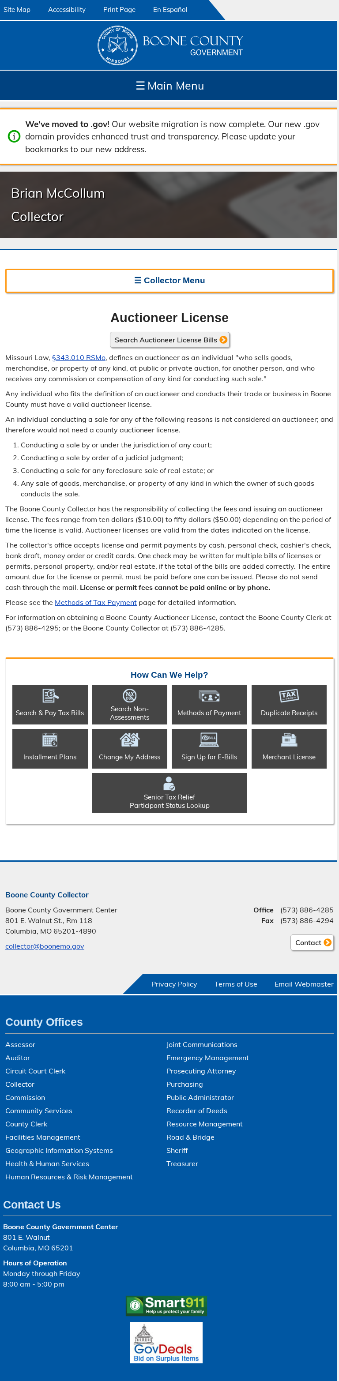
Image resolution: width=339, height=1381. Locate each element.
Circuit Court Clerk (35, 1070)
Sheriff (177, 1150)
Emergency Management (207, 1057)
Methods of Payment (209, 713)
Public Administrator (200, 1097)
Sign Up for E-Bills (209, 757)
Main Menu (170, 85)
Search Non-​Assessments (129, 713)
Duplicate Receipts (289, 713)
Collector (19, 1084)
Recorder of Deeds (196, 1110)
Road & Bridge (190, 1137)
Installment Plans (49, 757)
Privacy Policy (174, 983)
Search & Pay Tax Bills (50, 713)
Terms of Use (236, 983)
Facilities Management (42, 1137)
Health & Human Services (47, 1163)
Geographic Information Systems (59, 1150)
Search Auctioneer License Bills (166, 339)
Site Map (17, 9)
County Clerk (26, 1123)
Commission (25, 1097)
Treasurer (182, 1163)
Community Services (38, 1110)
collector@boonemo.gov (44, 946)
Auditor (17, 1057)
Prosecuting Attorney (201, 1070)
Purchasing (184, 1084)
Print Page (119, 9)
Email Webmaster (304, 983)
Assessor (20, 1044)
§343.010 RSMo (78, 357)
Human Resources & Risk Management (69, 1176)
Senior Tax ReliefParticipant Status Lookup (170, 801)
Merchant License (289, 757)
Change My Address (129, 757)
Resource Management (204, 1123)
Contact (305, 944)
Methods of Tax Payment (96, 602)
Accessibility (67, 9)
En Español (170, 9)
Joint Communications (201, 1044)
